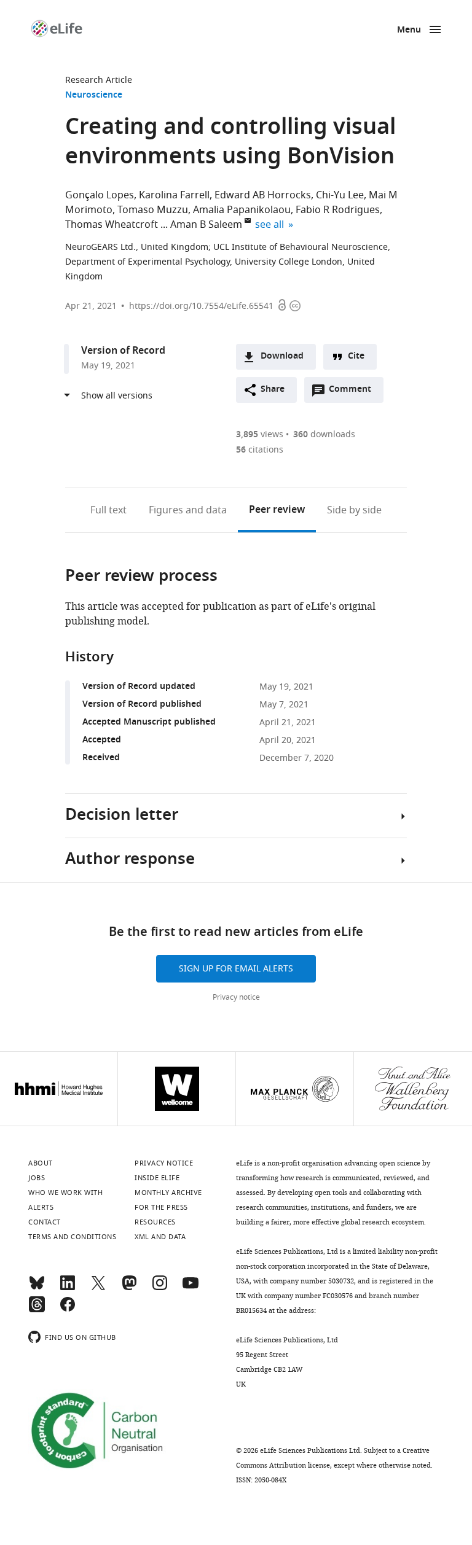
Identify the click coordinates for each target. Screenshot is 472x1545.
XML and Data (160, 1237)
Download (282, 356)
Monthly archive (168, 1192)
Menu (409, 30)
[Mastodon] (129, 1288)
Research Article (98, 80)
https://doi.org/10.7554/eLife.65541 (201, 306)
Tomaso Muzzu (152, 210)
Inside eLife (157, 1178)
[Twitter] (98, 1288)
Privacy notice (236, 997)
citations (259, 449)
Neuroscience (93, 95)
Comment (354, 392)
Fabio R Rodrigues (338, 210)
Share (273, 390)
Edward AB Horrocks (262, 195)
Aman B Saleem (206, 224)
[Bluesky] (36, 1288)
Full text (108, 510)
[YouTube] (190, 1288)
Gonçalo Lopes (99, 195)
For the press (161, 1207)
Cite (356, 356)
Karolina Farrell (174, 195)
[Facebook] (67, 1309)
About (40, 1163)
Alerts (40, 1207)
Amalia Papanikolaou (242, 210)
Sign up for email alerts (236, 968)
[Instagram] (159, 1288)
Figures (188, 510)
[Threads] (36, 1309)
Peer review (277, 510)
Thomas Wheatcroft (111, 224)
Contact (44, 1222)
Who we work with (65, 1192)
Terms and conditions (72, 1237)
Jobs (36, 1178)
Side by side (354, 510)
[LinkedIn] (67, 1288)
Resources (155, 1222)
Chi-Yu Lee (340, 195)
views (259, 434)
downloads (324, 434)
